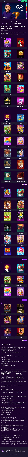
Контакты (7, 452)
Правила (7, 451)
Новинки (15, 23)
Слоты (12, 23)
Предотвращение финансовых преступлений (20, 452)
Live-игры (19, 23)
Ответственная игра (18, 449)
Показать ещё (24, 109)
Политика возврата (18, 450)
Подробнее (5, 17)
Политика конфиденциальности (9, 450)
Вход (19, 1)
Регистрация (24, 1)
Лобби (3, 23)
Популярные (7, 23)
